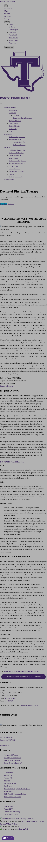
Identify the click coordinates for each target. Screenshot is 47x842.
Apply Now (3, 204)
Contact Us (11, 204)
